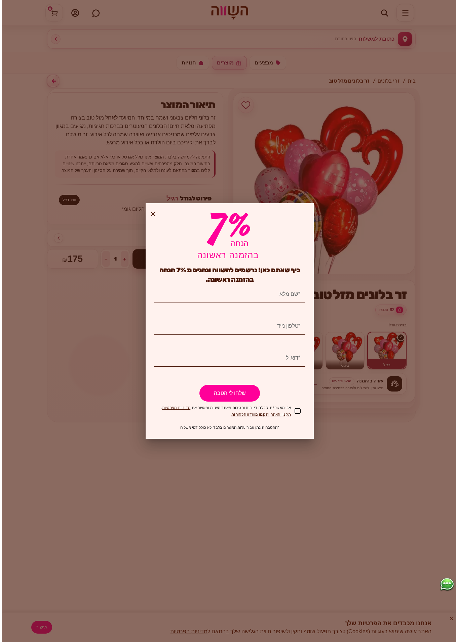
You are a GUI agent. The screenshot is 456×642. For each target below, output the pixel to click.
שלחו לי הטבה (230, 393)
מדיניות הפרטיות (176, 407)
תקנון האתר (281, 414)
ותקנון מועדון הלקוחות (250, 414)
